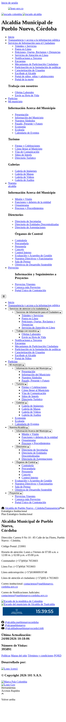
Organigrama (22, 205)
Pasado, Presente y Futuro (29, 123)
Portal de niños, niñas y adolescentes (34, 76)
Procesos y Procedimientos (29, 208)
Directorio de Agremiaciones (30, 227)
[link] (9, 668)
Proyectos (13, 267)
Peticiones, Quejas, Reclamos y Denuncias (37, 52)
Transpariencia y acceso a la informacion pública (34, 40)
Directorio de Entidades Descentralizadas (37, 224)
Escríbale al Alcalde (25, 73)
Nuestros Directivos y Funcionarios (34, 258)
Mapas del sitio (19, 655)
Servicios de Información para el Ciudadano (31, 43)
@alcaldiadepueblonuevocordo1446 (24, 628)
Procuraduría (22, 243)
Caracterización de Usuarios (30, 70)
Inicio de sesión (9, 2)
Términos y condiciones (40, 655)
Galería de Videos (24, 177)
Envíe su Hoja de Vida (27, 95)
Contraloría (21, 240)
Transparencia (52, 508)
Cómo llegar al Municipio (28, 148)
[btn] (3, 296)
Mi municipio (15, 101)
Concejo (19, 249)
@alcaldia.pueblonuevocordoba (22, 622)
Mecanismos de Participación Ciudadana (36, 64)
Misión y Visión (23, 199)
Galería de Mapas (24, 174)
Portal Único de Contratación (30, 290)
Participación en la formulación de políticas (38, 67)
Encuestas (20, 61)
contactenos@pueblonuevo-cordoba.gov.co (24, 595)
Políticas (5, 655)
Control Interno (23, 252)
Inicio (11, 37)
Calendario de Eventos (27, 132)
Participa (12, 98)
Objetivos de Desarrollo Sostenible (33, 264)
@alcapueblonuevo (15, 625)
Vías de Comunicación (27, 151)
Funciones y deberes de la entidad (33, 202)
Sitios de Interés (23, 154)
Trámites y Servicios (26, 46)
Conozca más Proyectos (27, 287)
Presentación (21, 114)
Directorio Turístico (25, 157)
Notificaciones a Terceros (28, 58)
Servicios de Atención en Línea (31, 55)
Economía (20, 126)
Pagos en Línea (23, 49)
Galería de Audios (24, 180)
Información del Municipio (29, 117)
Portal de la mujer (24, 79)
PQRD (57, 655)
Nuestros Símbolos (25, 120)
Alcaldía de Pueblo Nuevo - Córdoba (25, 508)
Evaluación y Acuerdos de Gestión (33, 255)
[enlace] (15, 8)
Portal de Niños (23, 358)
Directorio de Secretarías (28, 221)
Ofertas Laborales (24, 92)
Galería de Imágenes (26, 171)
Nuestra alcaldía (12, 185)
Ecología (19, 129)
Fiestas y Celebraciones (27, 145)
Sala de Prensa (22, 261)
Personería (20, 246)
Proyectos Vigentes (25, 284)
